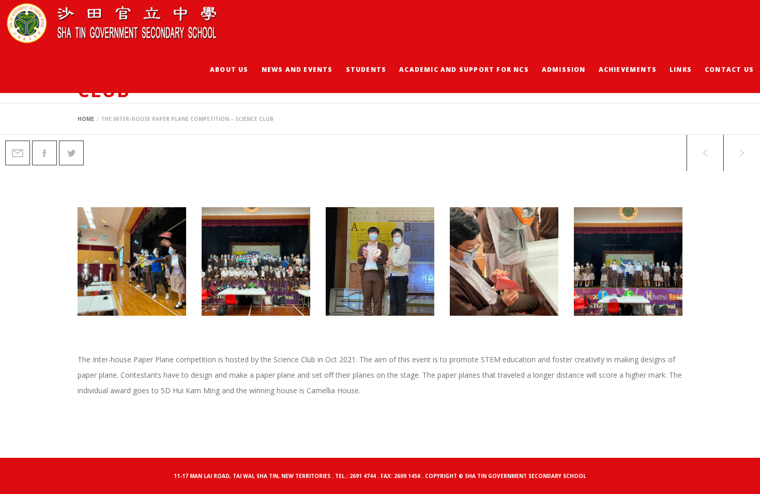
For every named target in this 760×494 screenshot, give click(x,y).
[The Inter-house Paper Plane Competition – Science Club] (17, 153)
